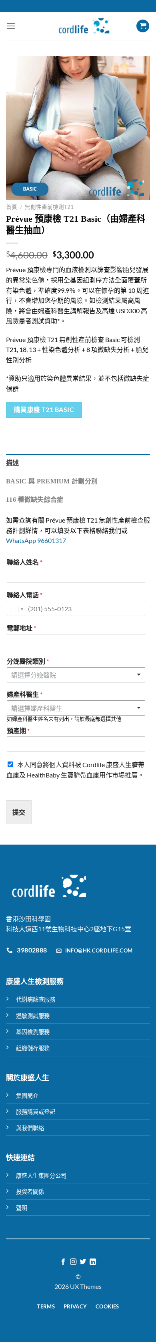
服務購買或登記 (35, 1111)
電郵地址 (21, 628)
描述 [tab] (12, 462)
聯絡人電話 (24, 594)
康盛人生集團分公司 (41, 1175)
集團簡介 (27, 1095)
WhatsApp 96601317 (36, 540)
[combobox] (76, 708)
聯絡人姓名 (24, 562)
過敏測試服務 (33, 1015)
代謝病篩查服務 (35, 999)
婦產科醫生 (24, 694)
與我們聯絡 (30, 1128)
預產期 (18, 730)
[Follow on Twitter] (83, 1262)
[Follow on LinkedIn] (93, 1262)
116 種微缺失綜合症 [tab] (35, 499)
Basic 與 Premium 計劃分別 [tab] (52, 481)
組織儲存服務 (33, 1048)
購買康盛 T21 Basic (44, 409)
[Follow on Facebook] (63, 1262)
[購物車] (142, 26)
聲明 (21, 1208)
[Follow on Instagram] (73, 1262)
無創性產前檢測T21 (49, 207)
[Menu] (11, 26)
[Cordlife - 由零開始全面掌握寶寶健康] (84, 26)
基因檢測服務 (33, 1031)
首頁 (11, 207)
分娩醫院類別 (28, 661)
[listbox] (76, 674)
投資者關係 (30, 1191)
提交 (18, 812)
